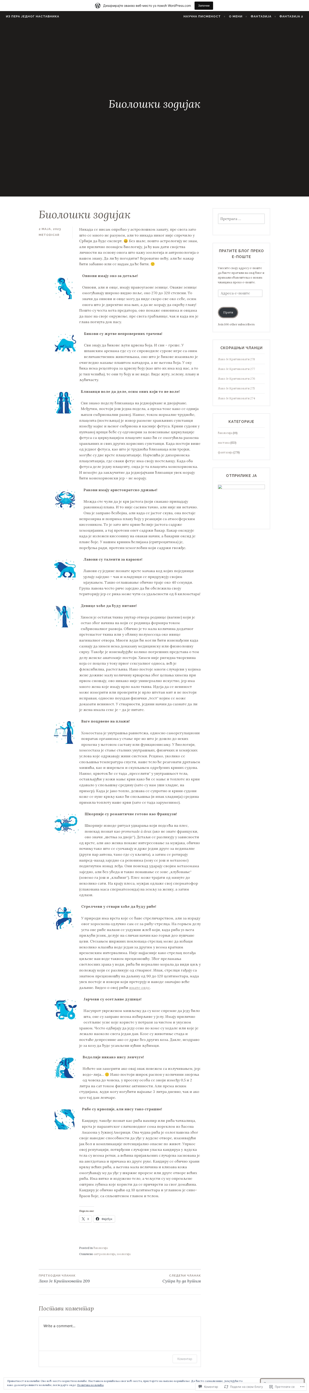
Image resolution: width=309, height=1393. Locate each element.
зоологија (124, 1254)
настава (224, 443)
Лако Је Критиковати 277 (236, 369)
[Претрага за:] (241, 219)
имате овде (139, 987)
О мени (235, 16)
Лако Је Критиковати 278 (236, 359)
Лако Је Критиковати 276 (236, 379)
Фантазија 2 (291, 16)
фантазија (225, 452)
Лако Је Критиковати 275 (236, 388)
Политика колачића (90, 1385)
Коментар (184, 1359)
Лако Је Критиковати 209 (64, 1279)
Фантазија (261, 16)
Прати (228, 312)
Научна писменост (202, 16)
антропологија (104, 1254)
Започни (203, 5)
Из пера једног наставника (32, 16)
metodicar (49, 235)
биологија (100, 1248)
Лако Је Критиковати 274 (236, 398)
